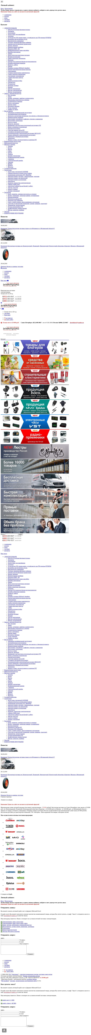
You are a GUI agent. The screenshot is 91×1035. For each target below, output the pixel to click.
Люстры (6, 211)
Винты (10, 149)
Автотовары (11, 33)
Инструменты (8, 111)
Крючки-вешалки (13, 197)
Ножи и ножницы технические (17, 127)
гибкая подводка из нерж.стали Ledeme (20, 173)
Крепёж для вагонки (14, 155)
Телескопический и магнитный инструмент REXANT (24, 133)
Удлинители (11, 84)
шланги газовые (13, 189)
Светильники (12, 71)
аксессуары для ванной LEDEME (18, 171)
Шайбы (10, 163)
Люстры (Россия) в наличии (11, 931)
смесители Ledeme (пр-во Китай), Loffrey (20, 186)
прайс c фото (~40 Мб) (9, 1003)
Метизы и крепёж (9, 144)
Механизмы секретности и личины (18, 100)
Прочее (10, 66)
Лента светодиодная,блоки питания (19, 55)
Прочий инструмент (14, 128)
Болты (10, 148)
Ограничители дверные (15, 101)
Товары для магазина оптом (31, 976)
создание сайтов (32, 979)
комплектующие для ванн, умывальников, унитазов (23, 176)
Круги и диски (12, 122)
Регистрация (8, 8)
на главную (9, 318)
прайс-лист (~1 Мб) (8, 1000)
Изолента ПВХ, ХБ (14, 49)
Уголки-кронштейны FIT (15, 207)
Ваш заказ (4, 280)
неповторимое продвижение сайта (26, 981)
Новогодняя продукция (9, 930)
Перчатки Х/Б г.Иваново (15, 200)
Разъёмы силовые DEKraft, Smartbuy (19, 68)
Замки (10, 96)
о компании (7, 15)
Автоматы (11, 31)
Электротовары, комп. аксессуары (12, 921)
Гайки (10, 151)
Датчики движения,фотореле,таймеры (19, 42)
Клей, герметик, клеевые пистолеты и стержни (22, 194)
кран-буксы (11, 181)
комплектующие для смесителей (17, 178)
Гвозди (10, 152)
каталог (6, 16)
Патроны (10, 60)
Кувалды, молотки (13, 124)
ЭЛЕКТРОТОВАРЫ (10, 28)
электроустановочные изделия (29, 974)
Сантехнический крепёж (15, 160)
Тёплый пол (11, 82)
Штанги (10, 165)
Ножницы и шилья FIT (15, 199)
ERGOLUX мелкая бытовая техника (19, 29)
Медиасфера (5, 981)
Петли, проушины (13, 103)
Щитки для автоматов (14, 92)
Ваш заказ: (4, 553)
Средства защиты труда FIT (16, 130)
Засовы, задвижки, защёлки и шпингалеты (21, 98)
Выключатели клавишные (16, 41)
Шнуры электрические (15, 90)
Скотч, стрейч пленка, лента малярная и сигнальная (23, 202)
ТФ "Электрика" (14, 974)
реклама (12, 981)
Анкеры (10, 146)
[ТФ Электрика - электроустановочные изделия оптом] (11, 287)
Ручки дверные (12, 108)
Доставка (7, 313)
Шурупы (10, 167)
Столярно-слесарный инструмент (18, 132)
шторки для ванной (14, 191)
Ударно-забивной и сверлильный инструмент (21, 135)
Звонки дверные (13, 45)
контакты (7, 21)
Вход (2, 8)
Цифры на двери (13, 109)
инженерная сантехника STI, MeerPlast (19, 175)
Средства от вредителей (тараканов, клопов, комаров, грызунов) (27, 203)
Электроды (11, 138)
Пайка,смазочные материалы (16, 58)
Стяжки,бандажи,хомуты (15, 77)
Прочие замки (12, 104)
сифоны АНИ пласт (14, 184)
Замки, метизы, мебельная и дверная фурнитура (17, 925)
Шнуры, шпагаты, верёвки (16, 210)
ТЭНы (10, 79)
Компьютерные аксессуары (12, 141)
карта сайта (9, 319)
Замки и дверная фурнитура (12, 93)
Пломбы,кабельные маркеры (16, 63)
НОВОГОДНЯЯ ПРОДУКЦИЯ (13, 213)
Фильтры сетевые (13, 85)
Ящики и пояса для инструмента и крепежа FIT (22, 140)
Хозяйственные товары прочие (17, 208)
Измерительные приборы (15, 47)
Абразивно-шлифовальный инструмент (20, 112)
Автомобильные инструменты (17, 114)
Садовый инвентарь (10, 168)
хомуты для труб (13, 187)
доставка (7, 19)
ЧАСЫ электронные (14, 88)
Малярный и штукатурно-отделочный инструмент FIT (24, 125)
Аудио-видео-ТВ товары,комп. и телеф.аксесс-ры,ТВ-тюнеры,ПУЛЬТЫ (29, 37)
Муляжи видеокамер (14, 57)
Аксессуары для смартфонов (16, 34)
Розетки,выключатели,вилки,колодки (19, 69)
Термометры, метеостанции (16, 205)
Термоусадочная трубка (15, 80)
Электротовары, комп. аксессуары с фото (14, 923)
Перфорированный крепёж (16, 157)
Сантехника (8, 170)
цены (5, 18)
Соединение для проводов (16, 76)
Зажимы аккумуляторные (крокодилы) (19, 44)
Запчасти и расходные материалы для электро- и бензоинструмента (28, 116)
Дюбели (10, 154)
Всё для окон (12, 95)
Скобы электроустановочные (16, 74)
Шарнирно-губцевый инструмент (18, 136)
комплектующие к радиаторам (17, 179)
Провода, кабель (13, 65)
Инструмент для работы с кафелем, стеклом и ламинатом (25, 119)
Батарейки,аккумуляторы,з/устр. (17, 39)
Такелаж (10, 162)
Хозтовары (7, 192)
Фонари (10, 87)
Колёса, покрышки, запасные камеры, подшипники (23, 195)
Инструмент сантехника (15, 120)
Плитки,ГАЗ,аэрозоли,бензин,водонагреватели (22, 61)
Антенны (11, 36)
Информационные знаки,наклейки (18, 50)
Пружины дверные (13, 106)
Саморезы (11, 159)
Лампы (10, 53)
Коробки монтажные (14, 52)
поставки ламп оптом (45, 974)
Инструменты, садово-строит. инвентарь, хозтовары (18, 926)
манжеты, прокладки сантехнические (19, 183)
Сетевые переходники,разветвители (19, 72)
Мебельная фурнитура (11, 143)
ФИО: (2, 938)
